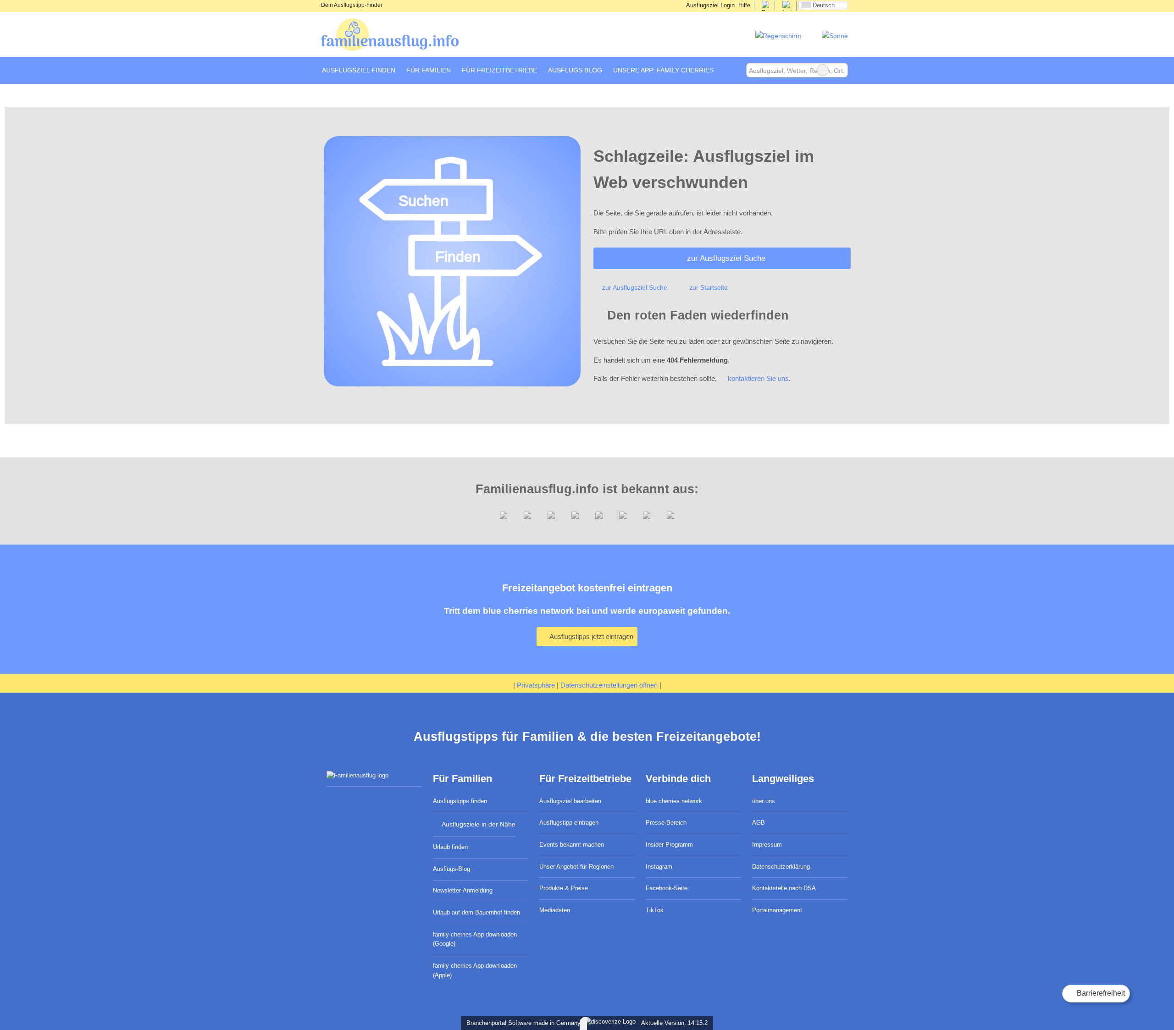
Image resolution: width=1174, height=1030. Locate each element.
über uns (763, 801)
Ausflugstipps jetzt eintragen (590, 636)
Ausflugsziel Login (710, 5)
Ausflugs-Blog (451, 868)
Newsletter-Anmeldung (463, 890)
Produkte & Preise (563, 888)
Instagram (659, 866)
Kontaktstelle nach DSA (784, 888)
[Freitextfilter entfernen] (823, 70)
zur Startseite (708, 287)
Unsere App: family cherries (663, 70)
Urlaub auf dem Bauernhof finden (476, 912)
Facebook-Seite (666, 888)
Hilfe (744, 5)
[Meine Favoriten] (732, 70)
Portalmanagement (777, 910)
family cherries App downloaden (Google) (475, 939)
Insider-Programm (669, 844)
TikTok (655, 910)
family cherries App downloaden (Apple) (475, 970)
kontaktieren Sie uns (758, 378)
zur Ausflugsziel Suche (726, 258)
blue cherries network (674, 801)
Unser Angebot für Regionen (576, 866)
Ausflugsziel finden (358, 70)
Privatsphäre (536, 685)
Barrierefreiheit (1100, 993)
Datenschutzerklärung (781, 866)
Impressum (767, 844)
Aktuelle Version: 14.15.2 (674, 1022)
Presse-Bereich (666, 822)
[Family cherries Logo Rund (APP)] (778, 35)
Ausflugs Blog (575, 70)
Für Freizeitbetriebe (499, 70)
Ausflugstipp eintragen (568, 822)
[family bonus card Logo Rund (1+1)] (835, 35)
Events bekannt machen (571, 844)
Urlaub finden (450, 846)
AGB (758, 822)
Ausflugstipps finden (460, 801)
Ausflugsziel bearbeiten (570, 801)
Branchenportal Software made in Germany (521, 1022)
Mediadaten (554, 910)
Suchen (840, 70)
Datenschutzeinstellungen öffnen (609, 685)
